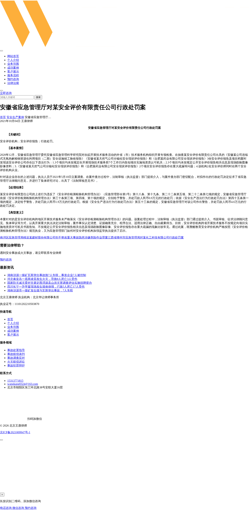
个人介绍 (13, 60)
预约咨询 (13, 79)
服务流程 (13, 75)
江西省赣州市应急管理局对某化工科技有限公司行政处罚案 (146, 237)
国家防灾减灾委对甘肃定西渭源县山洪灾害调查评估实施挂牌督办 (49, 282)
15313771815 (15, 380)
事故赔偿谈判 (16, 354)
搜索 (38, 97)
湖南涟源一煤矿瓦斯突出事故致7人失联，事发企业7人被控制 (46, 275)
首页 (3, 117)
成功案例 (13, 67)
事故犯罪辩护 (16, 365)
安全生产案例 (15, 117)
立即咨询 (6, 93)
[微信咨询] (1, 439)
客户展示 (13, 71)
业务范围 (13, 63)
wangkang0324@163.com (22, 383)
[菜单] (1, 50)
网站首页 (13, 56)
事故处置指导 (16, 350)
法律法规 (13, 83)
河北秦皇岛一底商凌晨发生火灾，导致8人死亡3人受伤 (42, 278)
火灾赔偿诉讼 (16, 361)
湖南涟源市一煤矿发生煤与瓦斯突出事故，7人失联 (40, 290)
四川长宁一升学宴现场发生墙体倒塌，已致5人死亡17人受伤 (46, 286)
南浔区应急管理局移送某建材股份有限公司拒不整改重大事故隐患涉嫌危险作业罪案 (54, 237)
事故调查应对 (16, 357)
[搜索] (1, 90)
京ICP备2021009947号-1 (15, 432)
